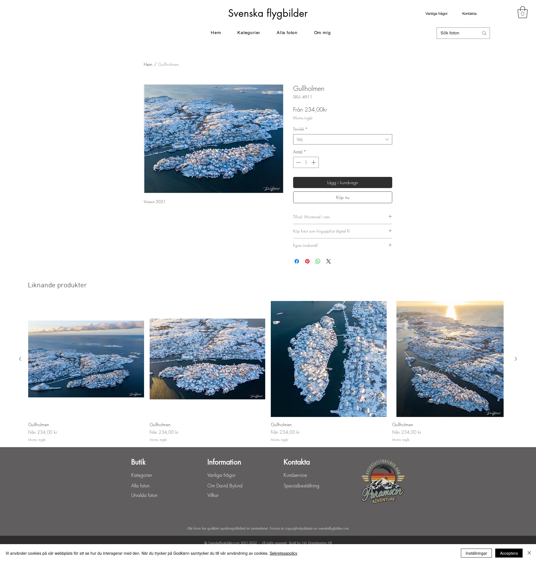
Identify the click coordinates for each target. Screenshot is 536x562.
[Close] (529, 553)
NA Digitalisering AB (317, 542)
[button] (523, 12)
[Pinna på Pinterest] (307, 261)
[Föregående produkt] (20, 358)
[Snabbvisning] (86, 359)
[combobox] (342, 139)
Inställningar (476, 553)
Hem (148, 64)
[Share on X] (328, 261)
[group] (268, 372)
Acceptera (509, 553)
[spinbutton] (306, 162)
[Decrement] (298, 162)
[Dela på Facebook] (296, 261)
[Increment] (314, 162)
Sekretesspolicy (283, 553)
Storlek (300, 129)
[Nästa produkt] (516, 358)
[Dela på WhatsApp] (318, 261)
